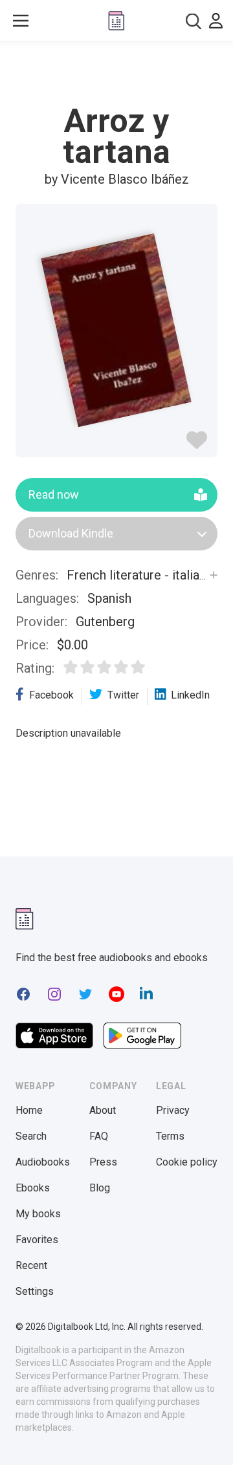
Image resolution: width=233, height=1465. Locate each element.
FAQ (98, 1136)
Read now (53, 494)
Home (29, 1110)
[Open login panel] (216, 21)
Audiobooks (43, 1162)
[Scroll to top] (210, 1436)
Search (31, 1136)
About (102, 1110)
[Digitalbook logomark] (25, 918)
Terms (170, 1136)
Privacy (173, 1110)
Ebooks (33, 1188)
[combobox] (193, 21)
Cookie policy (186, 1162)
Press (103, 1162)
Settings (35, 1291)
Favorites (37, 1239)
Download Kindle (70, 533)
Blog (99, 1188)
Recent (31, 1265)
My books (38, 1214)
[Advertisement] (116, 74)
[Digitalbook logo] (116, 20)
